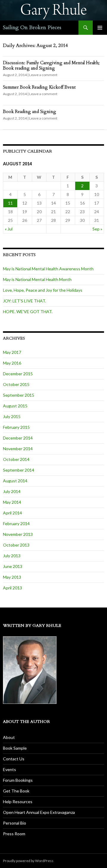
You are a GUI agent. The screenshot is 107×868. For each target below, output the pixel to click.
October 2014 (16, 459)
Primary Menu (100, 28)
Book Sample (15, 748)
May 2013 (12, 577)
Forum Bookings (18, 780)
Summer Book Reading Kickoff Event (39, 87)
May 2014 (12, 502)
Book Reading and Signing (29, 111)
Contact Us (13, 758)
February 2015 (16, 427)
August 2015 (15, 405)
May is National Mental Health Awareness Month (48, 268)
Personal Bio (14, 822)
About (9, 737)
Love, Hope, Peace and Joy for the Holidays (42, 290)
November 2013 (18, 534)
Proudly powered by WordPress (28, 860)
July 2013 (12, 555)
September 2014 (18, 470)
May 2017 (12, 352)
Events (9, 769)
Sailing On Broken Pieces (32, 27)
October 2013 (16, 544)
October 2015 (16, 384)
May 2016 (12, 362)
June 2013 (12, 566)
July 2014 (12, 491)
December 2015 (18, 373)
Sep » (97, 228)
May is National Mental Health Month (37, 279)
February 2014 (16, 523)
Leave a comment (43, 75)
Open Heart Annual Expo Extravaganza (39, 812)
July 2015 (12, 416)
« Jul (8, 228)
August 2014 (15, 480)
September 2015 (18, 395)
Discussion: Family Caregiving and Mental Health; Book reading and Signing (51, 65)
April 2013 (12, 587)
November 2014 (18, 448)
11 (10, 202)
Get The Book (16, 790)
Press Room (14, 833)
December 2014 (18, 437)
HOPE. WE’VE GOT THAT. (28, 311)
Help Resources (17, 801)
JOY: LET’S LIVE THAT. (24, 300)
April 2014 (12, 512)
